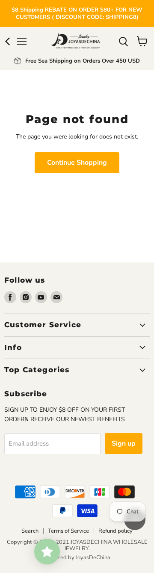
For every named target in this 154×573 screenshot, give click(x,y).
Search (29, 531)
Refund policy (115, 531)
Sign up (124, 443)
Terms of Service (68, 531)
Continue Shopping (77, 162)
